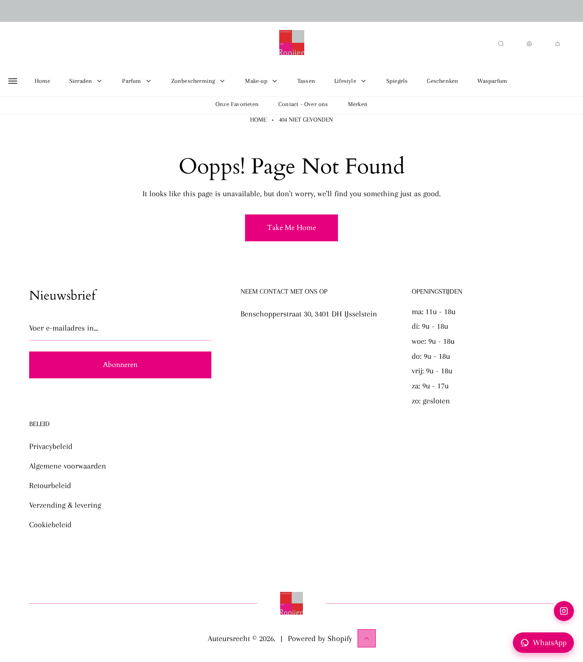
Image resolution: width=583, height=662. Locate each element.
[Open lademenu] (13, 81)
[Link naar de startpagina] (291, 603)
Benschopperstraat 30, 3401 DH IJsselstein (308, 313)
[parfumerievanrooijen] (291, 43)
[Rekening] (529, 43)
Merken (358, 104)
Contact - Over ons (303, 104)
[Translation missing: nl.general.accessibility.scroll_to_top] (367, 638)
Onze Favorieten (237, 104)
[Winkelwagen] (557, 43)
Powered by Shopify (320, 638)
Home (258, 119)
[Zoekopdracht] (501, 43)
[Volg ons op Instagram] (564, 611)
